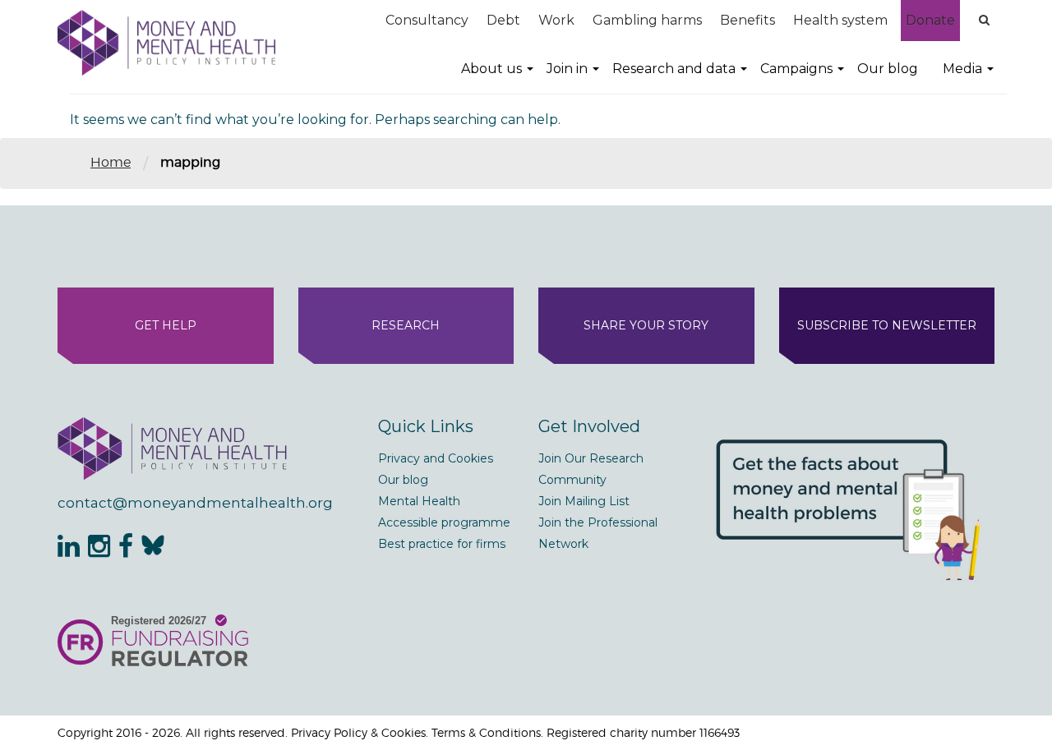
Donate (930, 20)
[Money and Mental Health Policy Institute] (166, 42)
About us (491, 68)
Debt (503, 20)
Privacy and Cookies (435, 458)
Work (556, 20)
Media (962, 68)
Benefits (747, 20)
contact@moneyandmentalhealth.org (195, 503)
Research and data (674, 68)
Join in (567, 68)
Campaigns (796, 68)
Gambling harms (647, 20)
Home (110, 162)
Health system (840, 20)
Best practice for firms (441, 543)
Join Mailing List (584, 501)
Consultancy (426, 20)
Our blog (887, 68)
